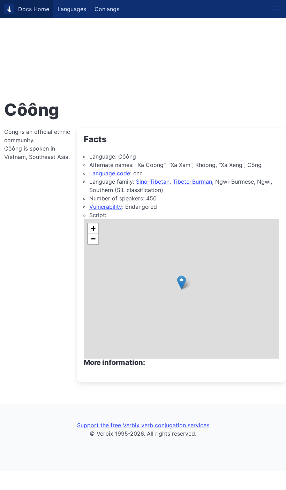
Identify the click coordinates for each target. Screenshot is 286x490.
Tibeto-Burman (192, 181)
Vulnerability (105, 206)
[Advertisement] (143, 49)
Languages (72, 9)
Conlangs (107, 9)
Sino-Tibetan (153, 181)
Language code (109, 173)
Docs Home (33, 9)
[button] (277, 9)
